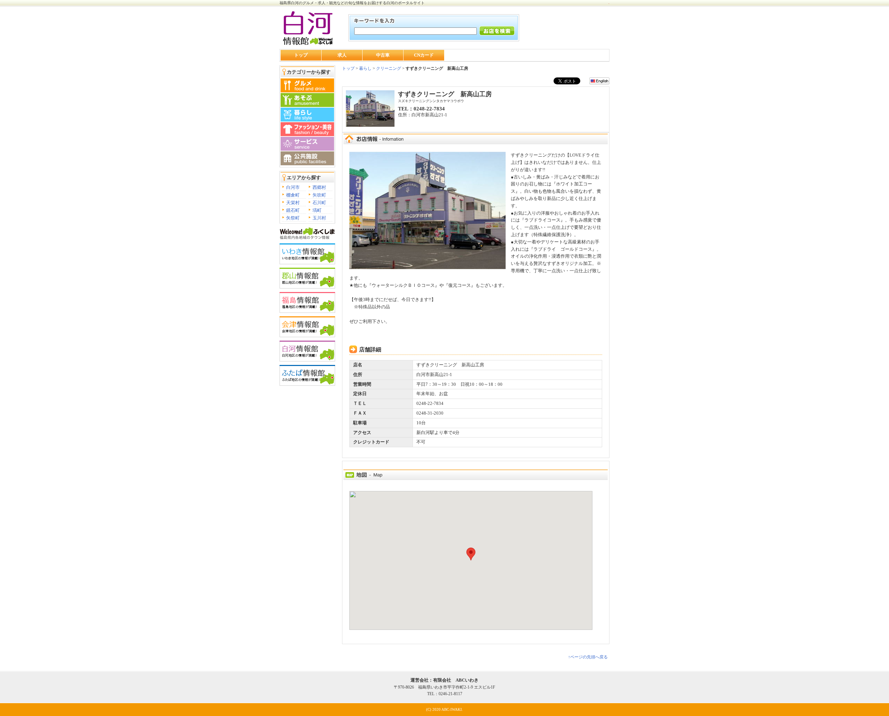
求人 (342, 55)
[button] (470, 554)
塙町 (317, 210)
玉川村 (319, 217)
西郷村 (319, 187)
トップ (301, 55)
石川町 (319, 202)
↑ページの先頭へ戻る (588, 657)
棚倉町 (293, 195)
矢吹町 (319, 195)
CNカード (424, 55)
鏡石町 (293, 210)
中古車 (383, 55)
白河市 (293, 187)
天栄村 (293, 202)
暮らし (365, 68)
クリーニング (388, 68)
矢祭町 (293, 217)
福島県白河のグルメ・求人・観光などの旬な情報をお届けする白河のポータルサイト (352, 3)
